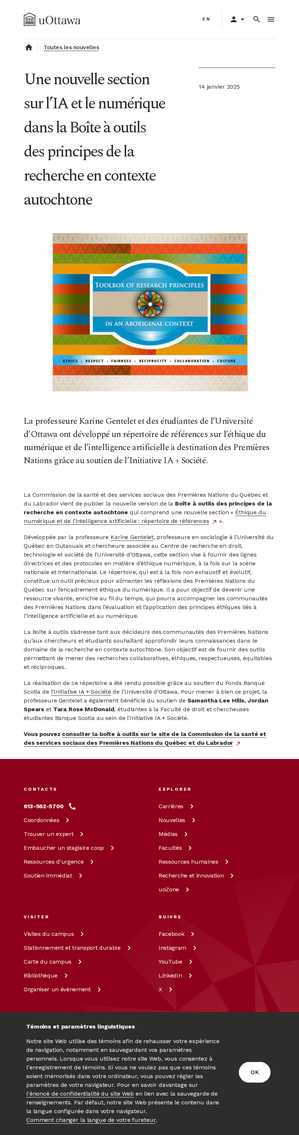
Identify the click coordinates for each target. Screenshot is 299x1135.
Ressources (54, 861)
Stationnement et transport (72, 947)
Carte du (47, 961)
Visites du (49, 933)
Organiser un (57, 989)
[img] (52, 19)
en (206, 19)
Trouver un (48, 833)
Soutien (48, 875)
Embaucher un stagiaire (64, 847)
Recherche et (191, 875)
